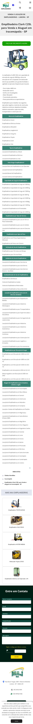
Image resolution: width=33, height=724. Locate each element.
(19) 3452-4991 (17, 690)
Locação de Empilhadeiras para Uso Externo (14, 265)
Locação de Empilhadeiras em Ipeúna (12, 442)
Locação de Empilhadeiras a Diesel (12, 152)
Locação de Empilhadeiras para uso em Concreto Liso (16, 229)
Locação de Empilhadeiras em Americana (14, 399)
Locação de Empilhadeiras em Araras (12, 439)
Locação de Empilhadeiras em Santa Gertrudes (15, 452)
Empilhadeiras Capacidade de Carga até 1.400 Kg (16, 205)
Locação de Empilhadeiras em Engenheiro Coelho (16, 428)
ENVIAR (16, 656)
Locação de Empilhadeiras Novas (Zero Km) (14, 289)
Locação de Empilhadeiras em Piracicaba (13, 445)
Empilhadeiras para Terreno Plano (12, 254)
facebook (13, 5)
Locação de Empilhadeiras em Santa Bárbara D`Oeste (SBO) (15, 417)
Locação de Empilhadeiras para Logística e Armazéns (14, 342)
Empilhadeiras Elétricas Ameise (11, 123)
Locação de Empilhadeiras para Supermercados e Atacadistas (16, 313)
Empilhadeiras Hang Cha (9, 134)
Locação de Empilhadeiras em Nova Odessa (14, 392)
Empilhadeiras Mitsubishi (9, 127)
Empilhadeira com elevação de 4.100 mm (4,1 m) (16, 370)
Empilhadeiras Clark (8, 141)
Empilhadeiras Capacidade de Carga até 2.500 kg (16, 188)
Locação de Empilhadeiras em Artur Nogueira (15, 425)
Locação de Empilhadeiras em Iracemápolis (14, 388)
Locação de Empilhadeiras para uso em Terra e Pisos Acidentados (15, 220)
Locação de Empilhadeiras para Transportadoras (16, 309)
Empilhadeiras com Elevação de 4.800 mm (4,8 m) (15, 360)
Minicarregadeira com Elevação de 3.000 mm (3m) (15, 374)
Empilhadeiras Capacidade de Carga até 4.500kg (16, 201)
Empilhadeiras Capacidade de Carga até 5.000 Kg (16, 198)
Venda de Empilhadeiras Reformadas (12, 285)
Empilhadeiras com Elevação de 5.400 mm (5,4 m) (15, 366)
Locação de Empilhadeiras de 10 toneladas (14, 208)
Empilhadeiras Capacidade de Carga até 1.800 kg (16, 184)
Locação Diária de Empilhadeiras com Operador (15, 166)
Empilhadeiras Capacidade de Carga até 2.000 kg (16, 212)
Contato (31, 8)
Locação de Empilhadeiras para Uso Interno (14, 262)
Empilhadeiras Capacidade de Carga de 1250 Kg (15, 195)
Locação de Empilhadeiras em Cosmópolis (14, 456)
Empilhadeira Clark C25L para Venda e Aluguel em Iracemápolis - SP (16, 28)
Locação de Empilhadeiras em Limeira (13, 463)
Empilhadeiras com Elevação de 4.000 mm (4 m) (16, 379)
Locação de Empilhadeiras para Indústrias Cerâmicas (14, 333)
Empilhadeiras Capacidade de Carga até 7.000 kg (16, 191)
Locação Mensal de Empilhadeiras (11, 173)
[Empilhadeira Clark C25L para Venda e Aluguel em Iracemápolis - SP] (16, 677)
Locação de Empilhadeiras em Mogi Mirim (14, 421)
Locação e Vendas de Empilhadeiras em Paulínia (16, 409)
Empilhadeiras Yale (7, 144)
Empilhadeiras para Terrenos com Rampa (14, 251)
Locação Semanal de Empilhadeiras (12, 170)
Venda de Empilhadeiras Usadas (11, 282)
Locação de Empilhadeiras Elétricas (12, 155)
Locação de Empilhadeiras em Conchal (13, 432)
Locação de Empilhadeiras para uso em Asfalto (15, 225)
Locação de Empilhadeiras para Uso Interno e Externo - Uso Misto (15, 270)
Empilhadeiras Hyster (8, 120)
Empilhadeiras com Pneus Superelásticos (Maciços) (14, 239)
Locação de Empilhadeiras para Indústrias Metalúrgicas (14, 305)
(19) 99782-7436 (17, 694)
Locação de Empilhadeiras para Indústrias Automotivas (14, 328)
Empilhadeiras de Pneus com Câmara (12, 243)
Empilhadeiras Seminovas (9, 278)
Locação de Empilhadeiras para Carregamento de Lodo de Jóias (16, 319)
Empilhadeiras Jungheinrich (10, 130)
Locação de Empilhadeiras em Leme (12, 435)
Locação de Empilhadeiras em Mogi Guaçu (14, 413)
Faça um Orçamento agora (16, 43)
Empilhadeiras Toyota (8, 137)
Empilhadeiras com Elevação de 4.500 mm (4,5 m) (15, 355)
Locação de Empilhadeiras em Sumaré (13, 395)
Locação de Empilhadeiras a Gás (11, 159)
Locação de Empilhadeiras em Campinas (13, 406)
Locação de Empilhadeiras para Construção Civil (15, 337)
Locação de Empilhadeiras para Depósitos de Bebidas (15, 299)
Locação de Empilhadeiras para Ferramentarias (15, 346)
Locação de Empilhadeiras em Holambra (13, 402)
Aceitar (16, 721)
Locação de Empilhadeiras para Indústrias (14, 323)
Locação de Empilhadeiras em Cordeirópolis (14, 459)
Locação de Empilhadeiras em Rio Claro (13, 449)
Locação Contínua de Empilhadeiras (12, 177)
